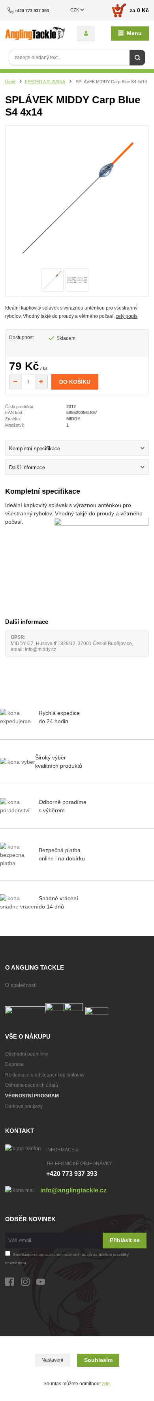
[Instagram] (29, 1284)
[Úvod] (35, 33)
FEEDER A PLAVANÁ (45, 81)
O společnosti (21, 985)
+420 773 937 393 (32, 10)
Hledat (137, 57)
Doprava (14, 1064)
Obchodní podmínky (26, 1054)
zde (106, 1383)
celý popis (126, 316)
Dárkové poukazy (24, 1106)
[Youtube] (44, 1284)
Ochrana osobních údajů (31, 1085)
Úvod (10, 81)
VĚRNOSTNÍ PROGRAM (32, 1096)
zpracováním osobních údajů (65, 1254)
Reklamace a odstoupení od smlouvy (45, 1075)
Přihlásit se (125, 1240)
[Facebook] (13, 1284)
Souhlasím (98, 1360)
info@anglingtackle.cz (73, 1190)
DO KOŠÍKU (74, 382)
